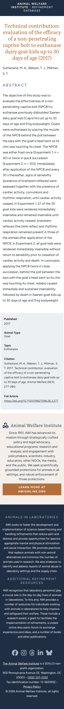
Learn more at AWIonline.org (32, 489)
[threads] (32, 654)
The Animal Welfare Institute (21, 663)
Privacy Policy (32, 686)
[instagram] (23, 654)
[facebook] (15, 654)
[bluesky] (49, 654)
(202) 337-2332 (38, 677)
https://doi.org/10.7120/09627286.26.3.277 (31, 401)
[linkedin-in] (40, 654)
